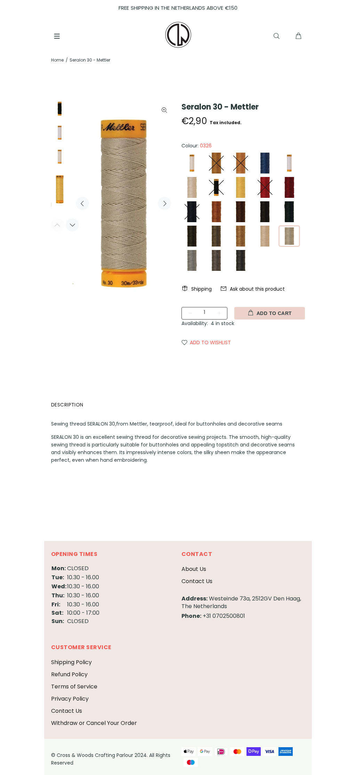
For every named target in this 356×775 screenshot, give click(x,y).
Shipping (201, 288)
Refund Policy (69, 674)
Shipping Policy (71, 662)
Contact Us (196, 581)
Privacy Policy (70, 699)
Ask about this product (257, 288)
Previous (82, 203)
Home (57, 60)
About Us (193, 569)
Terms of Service (74, 687)
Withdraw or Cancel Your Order (94, 723)
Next (164, 203)
